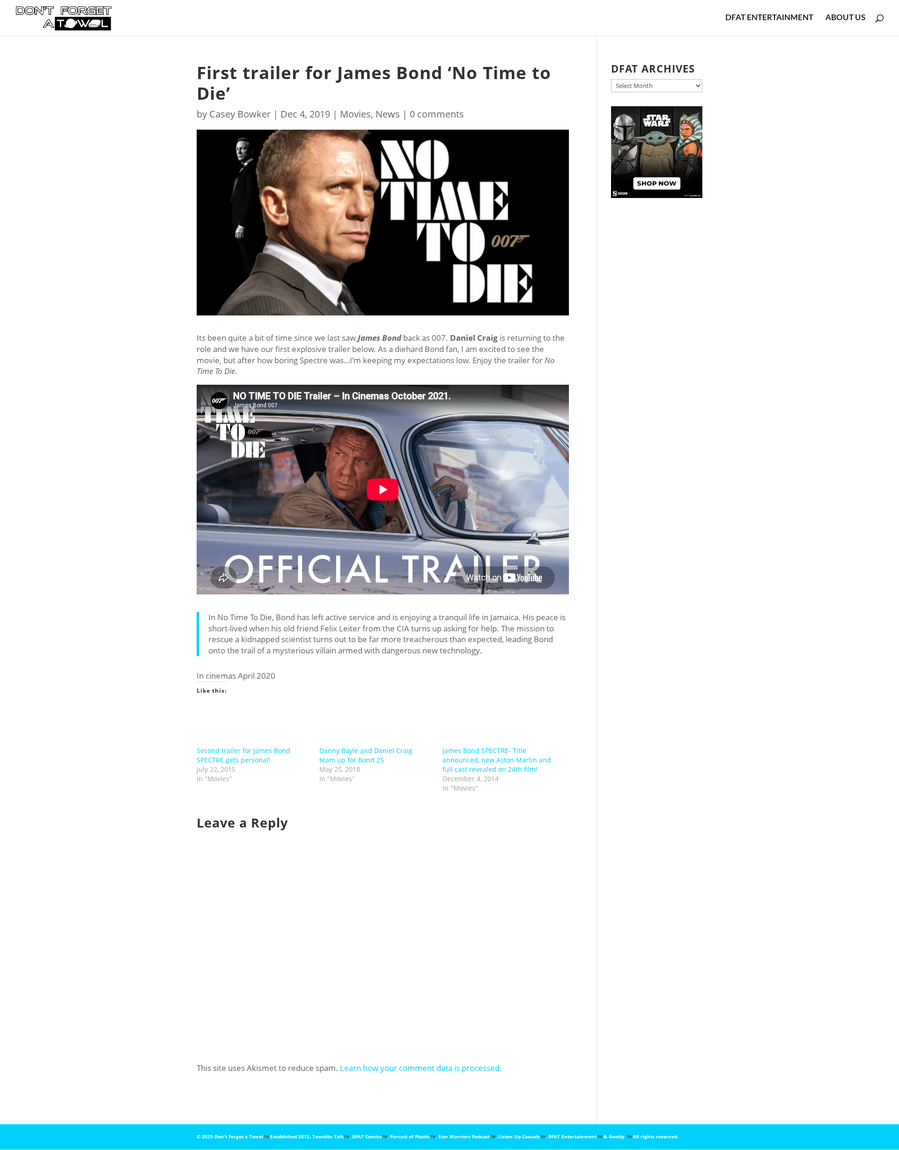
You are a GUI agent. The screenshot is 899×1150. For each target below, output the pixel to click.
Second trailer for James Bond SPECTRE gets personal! (243, 755)
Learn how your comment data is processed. (421, 1067)
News (388, 114)
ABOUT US (845, 18)
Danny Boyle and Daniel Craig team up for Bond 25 (366, 755)
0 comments (437, 114)
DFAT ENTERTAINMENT (769, 18)
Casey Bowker (240, 114)
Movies (355, 114)
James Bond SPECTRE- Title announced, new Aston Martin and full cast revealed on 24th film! (496, 760)
